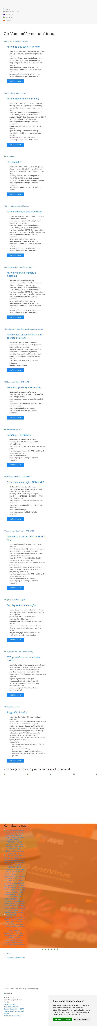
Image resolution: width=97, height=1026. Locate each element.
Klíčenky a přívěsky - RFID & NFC (24, 387)
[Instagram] (51, 949)
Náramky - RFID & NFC (19, 435)
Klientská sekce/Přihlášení (16, 958)
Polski (11, 17)
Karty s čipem (23, 98)
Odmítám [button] (68, 1019)
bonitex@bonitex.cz (11, 1007)
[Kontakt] (42, 949)
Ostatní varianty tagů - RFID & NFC (25, 482)
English (12, 11)
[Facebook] (48, 949)
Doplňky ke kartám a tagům (21, 605)
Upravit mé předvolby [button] (81, 1019)
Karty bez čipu (23, 46)
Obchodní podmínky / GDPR (14, 1009)
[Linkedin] (54, 949)
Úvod (9, 953)
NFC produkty (14, 162)
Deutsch (8, 20)
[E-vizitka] (57, 949)
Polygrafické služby (17, 712)
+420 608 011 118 (10, 1004)
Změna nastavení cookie (12, 1016)
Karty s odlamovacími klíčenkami (24, 211)
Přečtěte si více (15, 81)
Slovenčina (9, 14)
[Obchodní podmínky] (45, 949)
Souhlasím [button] (58, 1019)
